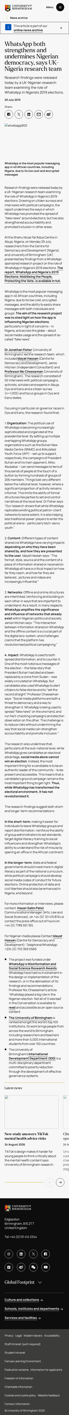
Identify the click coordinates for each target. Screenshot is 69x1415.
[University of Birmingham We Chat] (33, 1267)
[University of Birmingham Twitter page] (33, 1254)
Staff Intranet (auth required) (23, 1344)
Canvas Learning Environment (23, 1361)
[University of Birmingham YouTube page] (45, 1267)
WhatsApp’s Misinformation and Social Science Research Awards (33, 966)
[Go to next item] (60, 1182)
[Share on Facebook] (9, 114)
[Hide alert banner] (61, 28)
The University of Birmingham (30, 1018)
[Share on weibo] (48, 114)
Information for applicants (46, 1370)
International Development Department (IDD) (32, 1056)
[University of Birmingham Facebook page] (45, 1254)
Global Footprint (19, 1282)
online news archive (28, 30)
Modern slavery (33, 1335)
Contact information (17, 1404)
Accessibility (52, 1335)
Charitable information (18, 1387)
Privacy (9, 1335)
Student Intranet (15, 1352)
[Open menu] (60, 7)
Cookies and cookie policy (20, 1395)
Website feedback (49, 1395)
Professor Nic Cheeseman (24, 371)
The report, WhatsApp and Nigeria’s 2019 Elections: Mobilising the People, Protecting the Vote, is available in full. (34, 274)
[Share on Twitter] (19, 114)
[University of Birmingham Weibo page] (21, 1267)
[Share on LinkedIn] (29, 114)
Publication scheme (17, 1370)
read (12, 1007)
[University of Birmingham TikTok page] (9, 1267)
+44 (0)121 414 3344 (23, 1237)
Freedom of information (19, 1378)
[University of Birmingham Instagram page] (9, 1254)
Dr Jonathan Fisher (18, 350)
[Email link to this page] (38, 114)
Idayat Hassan (27, 358)
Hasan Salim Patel (30, 908)
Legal (18, 1335)
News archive (19, 18)
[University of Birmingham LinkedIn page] (21, 1254)
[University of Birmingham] (18, 7)
